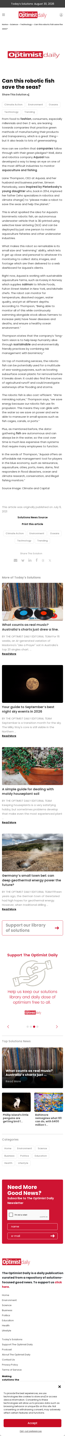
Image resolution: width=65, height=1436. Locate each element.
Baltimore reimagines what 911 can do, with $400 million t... (48, 1120)
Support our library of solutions (26, 927)
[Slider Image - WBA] (31, 1027)
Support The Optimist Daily (17, 1344)
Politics (24, 1156)
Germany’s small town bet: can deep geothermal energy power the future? (31, 880)
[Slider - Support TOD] (34, 1027)
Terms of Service (12, 1369)
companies (45, 148)
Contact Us (8, 1359)
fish (18, 433)
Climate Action (13, 104)
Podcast (7, 1349)
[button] (59, 1386)
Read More (9, 654)
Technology (26, 24)
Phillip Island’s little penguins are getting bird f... (16, 1118)
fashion (25, 119)
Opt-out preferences (31, 1431)
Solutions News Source (33, 517)
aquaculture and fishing (19, 170)
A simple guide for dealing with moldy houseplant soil (28, 791)
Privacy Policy (10, 1364)
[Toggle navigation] (3, 15)
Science (14, 24)
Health (8, 1163)
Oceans (53, 104)
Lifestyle (23, 1163)
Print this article (32, 524)
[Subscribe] (28, 1027)
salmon (27, 284)
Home (5, 24)
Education (41, 1156)
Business (9, 1156)
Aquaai (38, 157)
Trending (29, 112)
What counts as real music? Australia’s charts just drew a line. (30, 626)
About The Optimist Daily (16, 1354)
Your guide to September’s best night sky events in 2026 (28, 709)
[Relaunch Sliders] (37, 1027)
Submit (53, 1236)
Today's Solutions (12, 1339)
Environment (35, 104)
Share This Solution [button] (14, 94)
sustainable (22, 344)
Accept (32, 1423)
